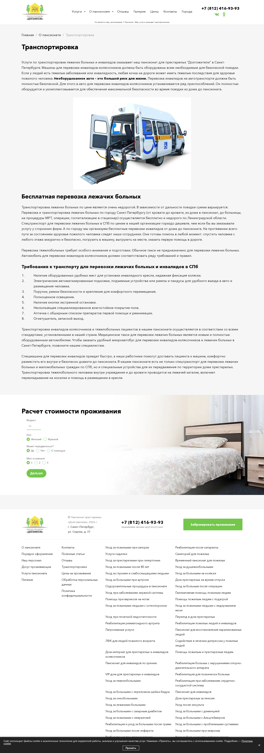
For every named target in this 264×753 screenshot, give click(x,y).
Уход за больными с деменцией (197, 711)
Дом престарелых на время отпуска (200, 579)
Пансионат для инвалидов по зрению (131, 663)
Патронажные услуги (119, 629)
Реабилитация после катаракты (196, 547)
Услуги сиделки (116, 554)
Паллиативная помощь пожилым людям (203, 592)
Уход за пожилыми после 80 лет (127, 567)
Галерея (140, 11)
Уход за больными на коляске (195, 573)
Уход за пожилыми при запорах (127, 547)
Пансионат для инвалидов (193, 692)
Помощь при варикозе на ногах (127, 599)
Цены (154, 11)
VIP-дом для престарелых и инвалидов (132, 674)
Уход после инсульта (189, 704)
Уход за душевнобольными (194, 567)
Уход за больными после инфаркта (129, 730)
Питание (27, 579)
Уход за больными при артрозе (127, 579)
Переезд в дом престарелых (195, 616)
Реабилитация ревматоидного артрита (132, 623)
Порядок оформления (37, 554)
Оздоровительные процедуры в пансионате (136, 586)
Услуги (77, 11)
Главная (28, 35)
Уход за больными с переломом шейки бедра (137, 692)
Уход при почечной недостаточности (130, 616)
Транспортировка (74, 567)
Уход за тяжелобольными (123, 680)
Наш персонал (31, 560)
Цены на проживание (76, 573)
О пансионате (99, 11)
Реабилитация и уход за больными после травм (138, 724)
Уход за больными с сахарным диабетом (133, 711)
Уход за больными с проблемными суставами (206, 724)
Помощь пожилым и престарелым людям (204, 652)
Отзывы (123, 11)
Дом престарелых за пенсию (195, 698)
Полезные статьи (73, 554)
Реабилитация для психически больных (202, 674)
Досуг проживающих (36, 567)
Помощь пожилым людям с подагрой (201, 599)
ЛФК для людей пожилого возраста (130, 641)
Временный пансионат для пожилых (200, 560)
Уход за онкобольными (121, 698)
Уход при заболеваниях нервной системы (134, 592)
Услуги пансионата (34, 573)
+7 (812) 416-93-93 (220, 8)
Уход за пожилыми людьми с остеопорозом (136, 605)
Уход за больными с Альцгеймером (200, 717)
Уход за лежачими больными (125, 704)
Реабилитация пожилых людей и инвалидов (205, 623)
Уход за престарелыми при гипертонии (132, 560)
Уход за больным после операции (198, 586)
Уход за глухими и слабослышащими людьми (137, 573)
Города (187, 11)
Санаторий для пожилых (192, 554)
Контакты (170, 11)
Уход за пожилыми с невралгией (127, 717)
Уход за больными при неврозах (197, 730)
